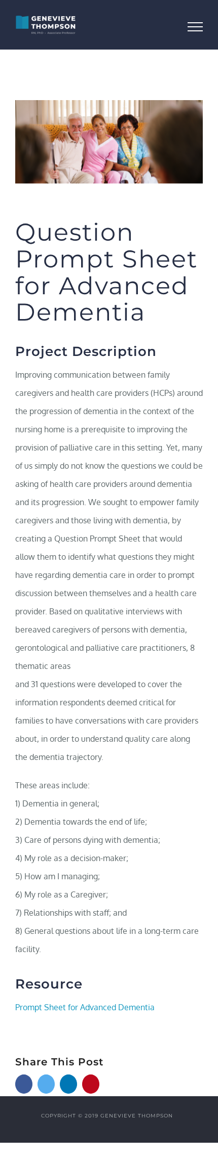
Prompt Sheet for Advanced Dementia (85, 1007)
